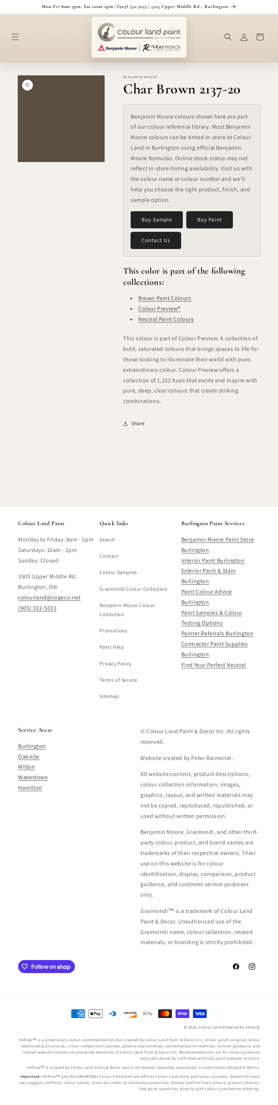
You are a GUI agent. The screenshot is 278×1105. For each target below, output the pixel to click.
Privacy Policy (115, 663)
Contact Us (156, 240)
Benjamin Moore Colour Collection (127, 610)
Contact (109, 556)
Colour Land (210, 1027)
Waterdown (33, 777)
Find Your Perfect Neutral (213, 665)
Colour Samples (118, 572)
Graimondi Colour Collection (133, 589)
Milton (26, 766)
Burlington (32, 746)
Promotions (113, 630)
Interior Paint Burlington (213, 560)
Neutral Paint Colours (166, 319)
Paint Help (112, 647)
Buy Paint (209, 219)
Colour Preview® (159, 308)
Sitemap (109, 696)
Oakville (28, 756)
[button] (15, 37)
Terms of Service (119, 680)
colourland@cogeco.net (49, 597)
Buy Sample (157, 219)
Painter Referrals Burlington (217, 633)
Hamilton (30, 788)
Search (107, 539)
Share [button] (138, 423)
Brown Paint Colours (164, 298)
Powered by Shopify (241, 1027)
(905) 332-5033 (37, 608)
